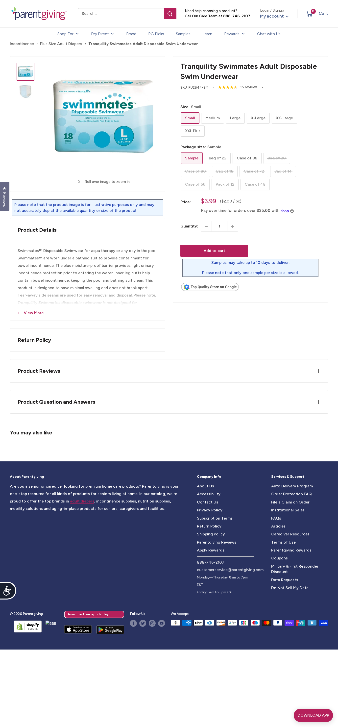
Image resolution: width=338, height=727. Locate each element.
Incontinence (22, 43)
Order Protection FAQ (291, 494)
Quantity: (189, 226)
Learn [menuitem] (207, 33)
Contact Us (207, 502)
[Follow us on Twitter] (142, 623)
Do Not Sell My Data (290, 587)
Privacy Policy (209, 510)
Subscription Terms (215, 518)
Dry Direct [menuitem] (100, 33)
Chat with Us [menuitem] (269, 33)
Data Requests (284, 579)
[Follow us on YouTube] (161, 623)
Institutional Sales (288, 510)
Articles (278, 526)
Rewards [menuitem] (232, 33)
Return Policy (209, 526)
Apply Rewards (210, 550)
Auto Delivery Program (292, 486)
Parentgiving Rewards (291, 550)
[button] (309, 14)
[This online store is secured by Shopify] (26, 626)
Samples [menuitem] (183, 33)
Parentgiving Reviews (216, 542)
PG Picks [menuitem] (156, 33)
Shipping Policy (211, 534)
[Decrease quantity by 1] (206, 226)
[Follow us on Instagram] (152, 623)
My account (272, 16)
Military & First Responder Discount (294, 569)
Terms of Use (283, 542)
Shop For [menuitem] (65, 33)
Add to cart (214, 251)
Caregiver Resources (290, 534)
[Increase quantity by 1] (232, 226)
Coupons (279, 558)
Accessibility (208, 494)
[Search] (170, 13)
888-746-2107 (236, 16)
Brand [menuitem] (131, 33)
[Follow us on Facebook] (133, 623)
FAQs (276, 518)
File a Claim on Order (290, 502)
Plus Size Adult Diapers (61, 43)
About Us (205, 486)
